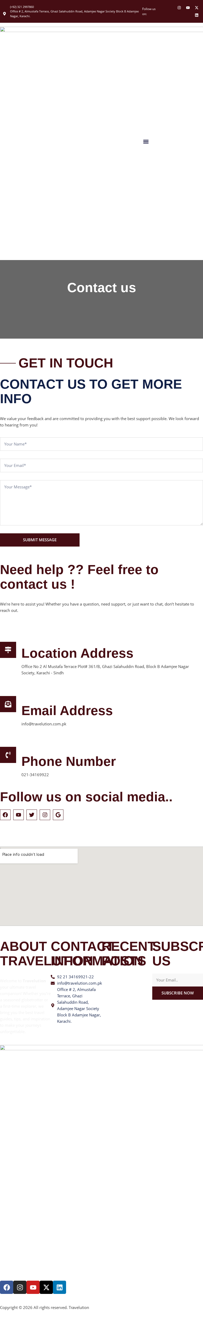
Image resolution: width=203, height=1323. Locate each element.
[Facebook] (6, 1287)
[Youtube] (188, 7)
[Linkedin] (196, 15)
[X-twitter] (196, 7)
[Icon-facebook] (170, 7)
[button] (146, 141)
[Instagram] (179, 7)
